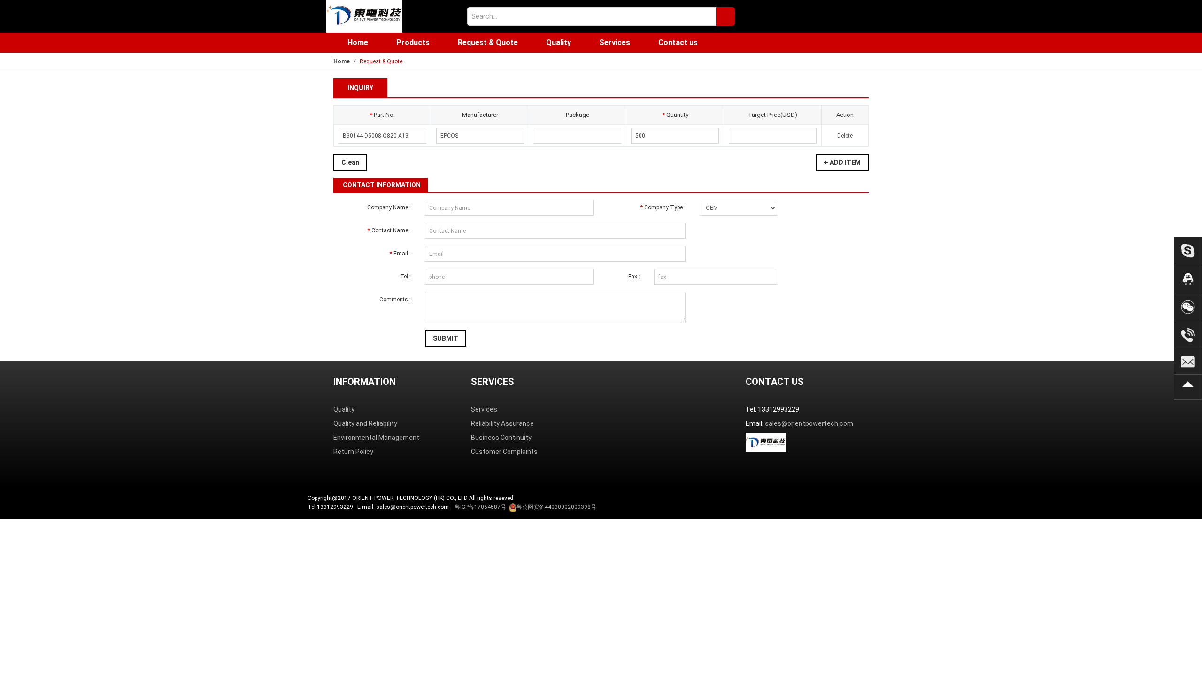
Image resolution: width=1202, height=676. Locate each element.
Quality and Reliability (365, 423)
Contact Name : (389, 230)
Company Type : (663, 207)
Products (413, 42)
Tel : (405, 276)
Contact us (678, 42)
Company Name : (389, 207)
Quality (558, 42)
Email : (400, 253)
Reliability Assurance (502, 423)
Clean (350, 162)
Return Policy (353, 451)
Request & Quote (488, 42)
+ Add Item (842, 162)
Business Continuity (501, 437)
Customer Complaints (504, 451)
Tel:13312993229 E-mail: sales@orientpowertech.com (452, 507)
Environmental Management (376, 437)
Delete (845, 135)
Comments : (395, 299)
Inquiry (360, 88)
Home (357, 42)
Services (614, 42)
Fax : (634, 276)
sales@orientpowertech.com (809, 423)
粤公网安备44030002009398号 (556, 507)
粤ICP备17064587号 (480, 507)
